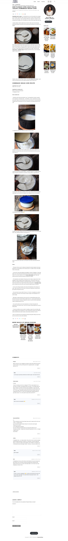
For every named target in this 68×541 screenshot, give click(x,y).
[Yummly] (23, 14)
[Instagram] (51, 2)
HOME (35, 1)
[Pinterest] (17, 14)
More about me (48, 21)
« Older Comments (15, 491)
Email (13, 520)
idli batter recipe (38, 282)
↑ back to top (34, 533)
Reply (38, 368)
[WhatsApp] (21, 14)
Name (13, 516)
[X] (13, 14)
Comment (14, 503)
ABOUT (38, 1)
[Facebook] (48, 2)
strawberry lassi (21, 49)
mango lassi (14, 49)
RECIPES (43, 1)
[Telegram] (19, 14)
